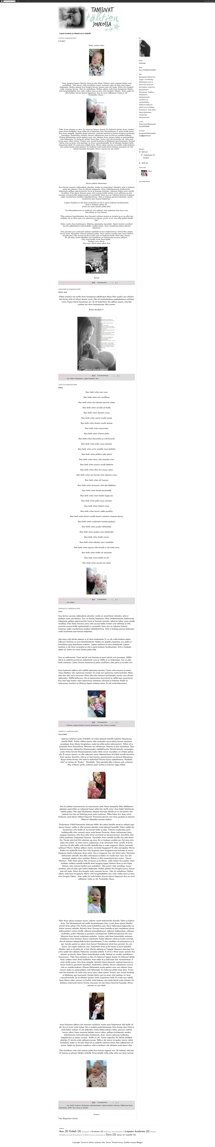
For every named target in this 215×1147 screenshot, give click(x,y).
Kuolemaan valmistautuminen (91, 1105)
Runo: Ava (62, 292)
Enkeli (72, 378)
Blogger (140, 1142)
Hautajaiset (79, 378)
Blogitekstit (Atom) (70, 1119)
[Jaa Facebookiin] (116, 283)
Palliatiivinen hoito (126, 1105)
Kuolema (70, 725)
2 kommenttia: (102, 283)
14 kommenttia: (102, 1102)
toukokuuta (148, 155)
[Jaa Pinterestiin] (117, 283)
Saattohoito (63, 1108)
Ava (68, 378)
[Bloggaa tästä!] (112, 283)
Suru (97, 378)
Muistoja (117, 1105)
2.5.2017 (61, 41)
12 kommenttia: (102, 722)
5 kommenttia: (102, 599)
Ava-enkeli (62, 734)
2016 (144, 163)
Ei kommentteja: (103, 375)
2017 (144, 152)
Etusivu (96, 1114)
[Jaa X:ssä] (114, 283)
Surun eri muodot (110, 725)
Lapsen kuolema (89, 378)
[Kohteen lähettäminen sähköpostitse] (111, 283)
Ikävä (60, 388)
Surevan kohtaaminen (92, 725)
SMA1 (70, 1108)
